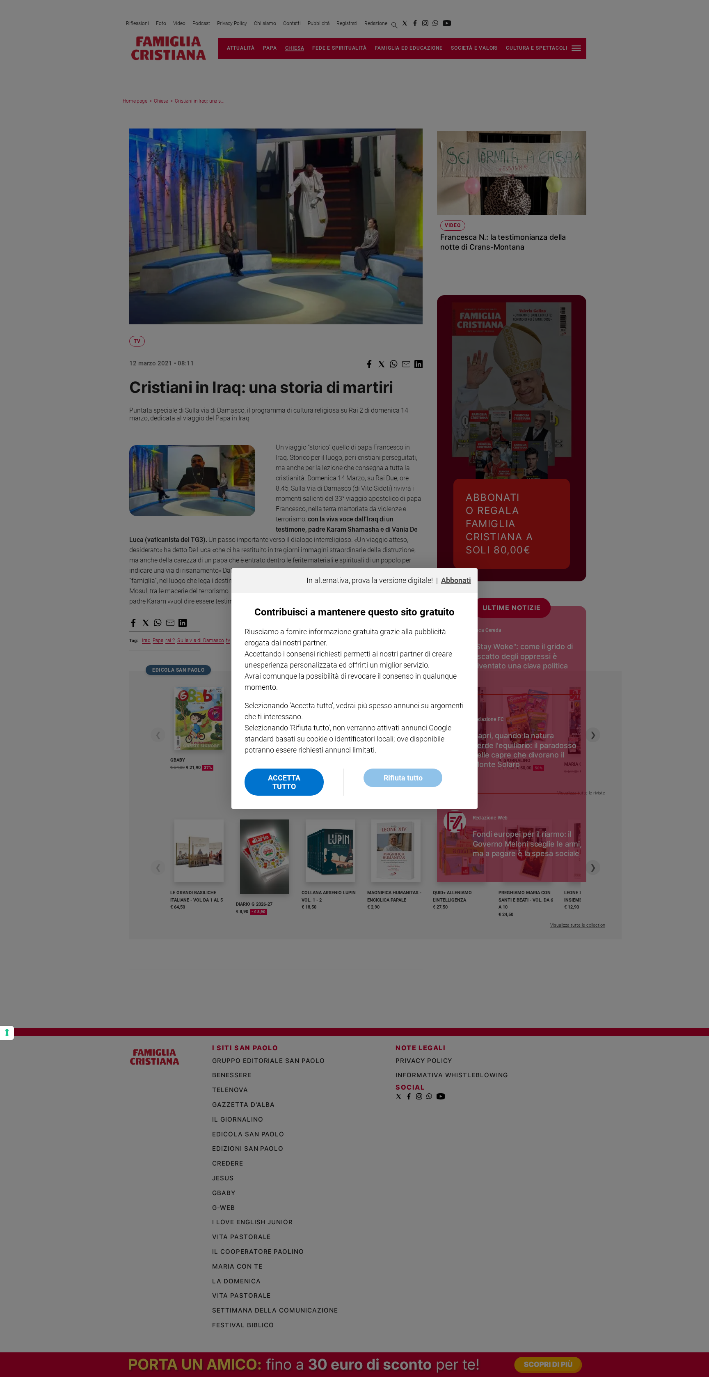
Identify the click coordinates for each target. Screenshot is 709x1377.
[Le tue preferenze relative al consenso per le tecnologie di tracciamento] (7, 1033)
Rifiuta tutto (403, 777)
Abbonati (456, 580)
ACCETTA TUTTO (284, 782)
